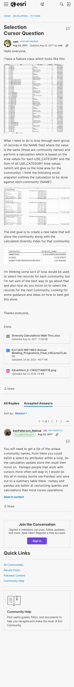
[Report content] (68, 28)
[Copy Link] (67, 45)
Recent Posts (12, 570)
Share (9, 389)
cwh (15, 41)
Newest (20, 413)
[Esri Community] (19, 4)
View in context (14, 496)
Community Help (14, 580)
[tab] (12, 403)
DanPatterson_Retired (27, 430)
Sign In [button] (37, 540)
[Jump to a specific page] (67, 421)
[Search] (61, 4)
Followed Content (14, 575)
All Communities (13, 564)
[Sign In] (68, 4)
